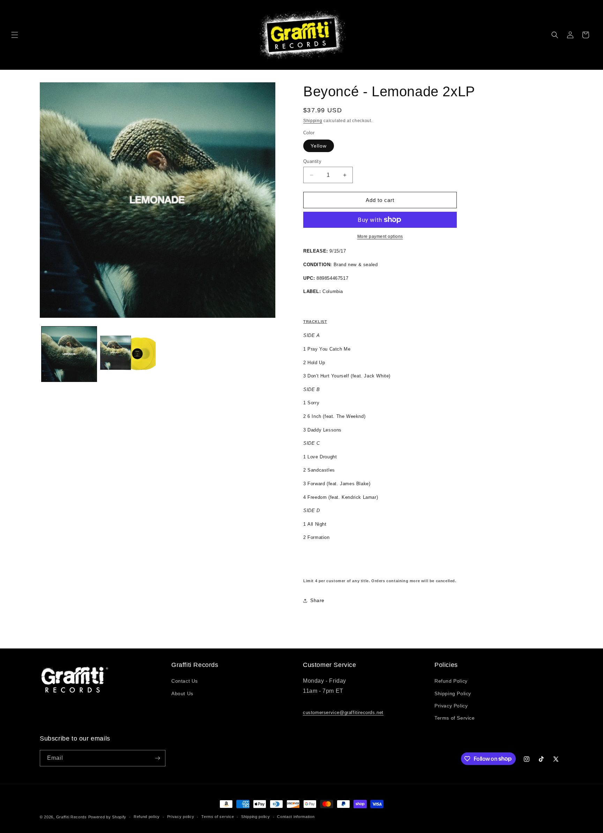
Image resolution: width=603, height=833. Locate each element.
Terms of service (217, 817)
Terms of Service (454, 718)
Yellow (319, 146)
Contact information (295, 817)
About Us (182, 693)
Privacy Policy (451, 705)
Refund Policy (451, 681)
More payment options (380, 236)
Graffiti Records (71, 817)
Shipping (312, 120)
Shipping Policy (452, 693)
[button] (14, 35)
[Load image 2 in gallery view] (127, 354)
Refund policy (147, 817)
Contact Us (184, 681)
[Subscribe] (157, 758)
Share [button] (317, 600)
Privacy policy (180, 817)
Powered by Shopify (107, 817)
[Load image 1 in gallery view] (69, 354)
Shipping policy (255, 817)
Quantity (312, 161)
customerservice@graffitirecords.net (343, 712)
